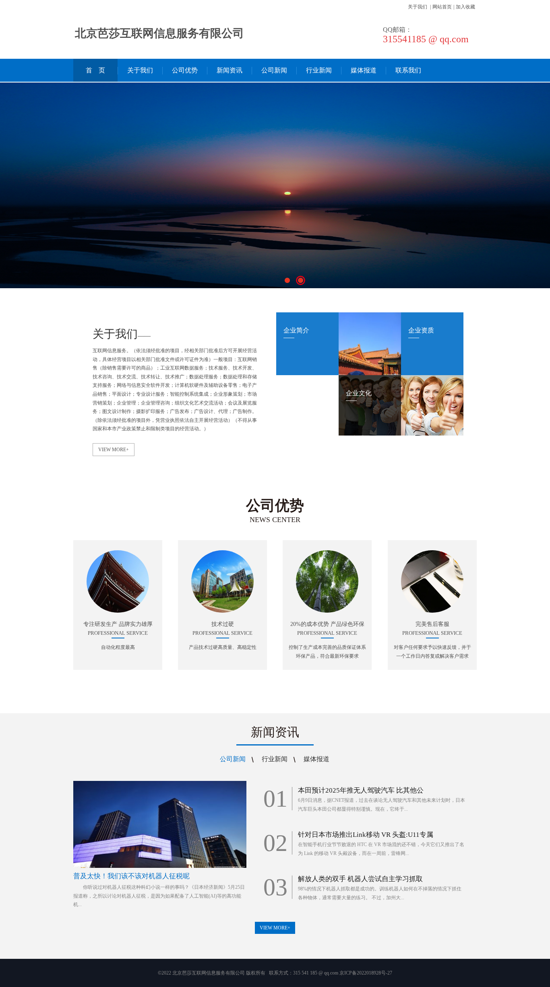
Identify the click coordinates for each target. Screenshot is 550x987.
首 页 (95, 70)
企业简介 (296, 330)
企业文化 (359, 393)
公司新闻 (274, 70)
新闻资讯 (229, 70)
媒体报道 (363, 70)
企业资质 (421, 330)
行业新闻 (319, 70)
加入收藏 (465, 7)
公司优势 (185, 70)
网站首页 (442, 7)
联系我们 (408, 70)
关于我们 (417, 7)
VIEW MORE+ (113, 449)
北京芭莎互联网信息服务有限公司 (159, 33)
